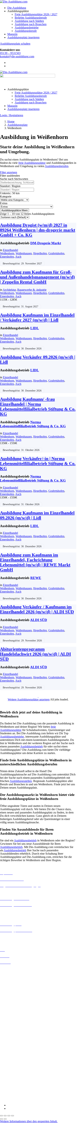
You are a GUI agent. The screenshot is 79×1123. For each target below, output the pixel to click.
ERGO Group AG (10, 1060)
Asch (18, 256)
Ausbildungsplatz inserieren (23, 37)
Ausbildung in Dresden (13, 978)
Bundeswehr (7, 1040)
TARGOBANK (9, 1092)
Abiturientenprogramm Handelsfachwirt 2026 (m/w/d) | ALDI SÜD (35, 654)
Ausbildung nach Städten (29, 20)
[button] (29, 1121)
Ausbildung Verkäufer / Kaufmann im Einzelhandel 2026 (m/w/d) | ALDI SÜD (37, 609)
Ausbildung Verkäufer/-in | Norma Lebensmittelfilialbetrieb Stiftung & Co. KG (38, 463)
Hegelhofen (40, 253)
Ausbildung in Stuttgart (13, 1027)
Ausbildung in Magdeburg (15, 1014)
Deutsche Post (8, 1047)
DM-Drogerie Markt (45, 243)
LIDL (34, 328)
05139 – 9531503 (10, 53)
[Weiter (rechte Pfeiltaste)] (5, 1119)
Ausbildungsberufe (26, 30)
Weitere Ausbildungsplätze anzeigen (29, 699)
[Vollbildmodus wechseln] (5, 1115)
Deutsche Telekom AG (13, 1050)
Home (11, 121)
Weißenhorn (7, 253)
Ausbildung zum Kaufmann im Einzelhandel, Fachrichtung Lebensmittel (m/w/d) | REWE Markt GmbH (35, 562)
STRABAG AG (9, 1089)
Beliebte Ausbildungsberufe (31, 17)
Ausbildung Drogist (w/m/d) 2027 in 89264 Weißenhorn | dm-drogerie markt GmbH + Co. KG (37, 230)
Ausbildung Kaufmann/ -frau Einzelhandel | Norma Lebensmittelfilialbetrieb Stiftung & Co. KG (38, 406)
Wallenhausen (24, 253)
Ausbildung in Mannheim (15, 1017)
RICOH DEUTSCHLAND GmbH (20, 1082)
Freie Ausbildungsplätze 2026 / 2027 (36, 14)
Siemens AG (7, 1086)
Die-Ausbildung (16, 7)
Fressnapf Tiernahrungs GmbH (18, 1069)
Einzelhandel (10, 250)
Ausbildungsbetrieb (31, 746)
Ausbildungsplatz (17, 124)
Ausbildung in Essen (12, 985)
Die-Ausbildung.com (22, 1099)
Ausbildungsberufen (56, 166)
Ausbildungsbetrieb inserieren (17, 937)
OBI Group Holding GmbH (16, 1079)
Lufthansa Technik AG (13, 1076)
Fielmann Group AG (12, 1066)
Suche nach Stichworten (14, 178)
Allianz (4, 1033)
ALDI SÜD (38, 620)
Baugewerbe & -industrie (31, 289)
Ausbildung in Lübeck (13, 1011)
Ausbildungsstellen (21, 781)
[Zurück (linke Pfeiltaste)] (1, 1119)
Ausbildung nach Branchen (30, 24)
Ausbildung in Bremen (13, 972)
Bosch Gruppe (8, 1037)
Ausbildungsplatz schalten (15, 43)
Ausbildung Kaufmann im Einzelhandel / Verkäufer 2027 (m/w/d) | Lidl (37, 317)
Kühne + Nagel (9, 1073)
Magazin (12, 34)
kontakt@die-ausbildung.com (17, 56)
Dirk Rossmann (9, 1053)
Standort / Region (10, 186)
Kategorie (5, 196)
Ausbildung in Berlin (12, 968)
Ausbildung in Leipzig (13, 1007)
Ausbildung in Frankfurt (14, 988)
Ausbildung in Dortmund (14, 975)
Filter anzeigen (8, 172)
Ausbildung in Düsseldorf (15, 981)
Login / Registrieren (11, 115)
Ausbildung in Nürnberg (14, 1024)
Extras (3, 203)
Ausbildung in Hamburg (14, 991)
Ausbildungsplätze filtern (14, 210)
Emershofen (7, 256)
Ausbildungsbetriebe (27, 27)
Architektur (9, 289)
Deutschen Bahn (9, 1043)
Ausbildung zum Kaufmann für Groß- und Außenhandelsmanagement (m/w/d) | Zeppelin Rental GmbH (37, 277)
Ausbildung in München (14, 1021)
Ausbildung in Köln (11, 1004)
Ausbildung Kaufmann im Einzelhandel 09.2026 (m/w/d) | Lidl (37, 515)
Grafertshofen (56, 253)
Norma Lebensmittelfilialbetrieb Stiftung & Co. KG (33, 424)
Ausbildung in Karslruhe (14, 1001)
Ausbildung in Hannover (14, 995)
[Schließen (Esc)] (12, 1115)
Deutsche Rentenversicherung (17, 1056)
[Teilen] (8, 1115)
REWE (35, 578)
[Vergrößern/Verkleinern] (1, 1115)
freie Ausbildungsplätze (32, 162)
